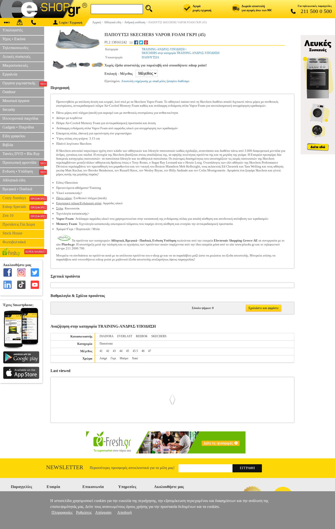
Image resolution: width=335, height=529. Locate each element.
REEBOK (142, 336)
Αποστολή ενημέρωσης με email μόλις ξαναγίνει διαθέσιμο (155, 81)
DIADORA (107, 336)
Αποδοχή (124, 512)
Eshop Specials (23, 207)
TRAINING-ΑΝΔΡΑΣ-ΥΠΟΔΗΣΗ (163, 49)
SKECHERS (159, 336)
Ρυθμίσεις (84, 512)
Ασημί (103, 358)
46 (143, 351)
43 (114, 351)
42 (107, 351)
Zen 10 (23, 215)
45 (127, 351)
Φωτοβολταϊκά (14, 242)
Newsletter (64, 467)
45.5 (135, 351)
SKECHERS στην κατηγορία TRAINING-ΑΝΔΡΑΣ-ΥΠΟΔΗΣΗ (180, 53)
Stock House (12, 233)
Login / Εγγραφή (70, 22)
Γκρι (113, 358)
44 (120, 351)
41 (101, 351)
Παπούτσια (106, 343)
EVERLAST (124, 336)
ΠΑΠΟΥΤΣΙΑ (150, 57)
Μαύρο (124, 358)
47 (149, 351)
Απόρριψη (103, 512)
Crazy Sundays (23, 198)
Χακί (135, 358)
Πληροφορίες (62, 512)
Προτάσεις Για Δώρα (18, 224)
